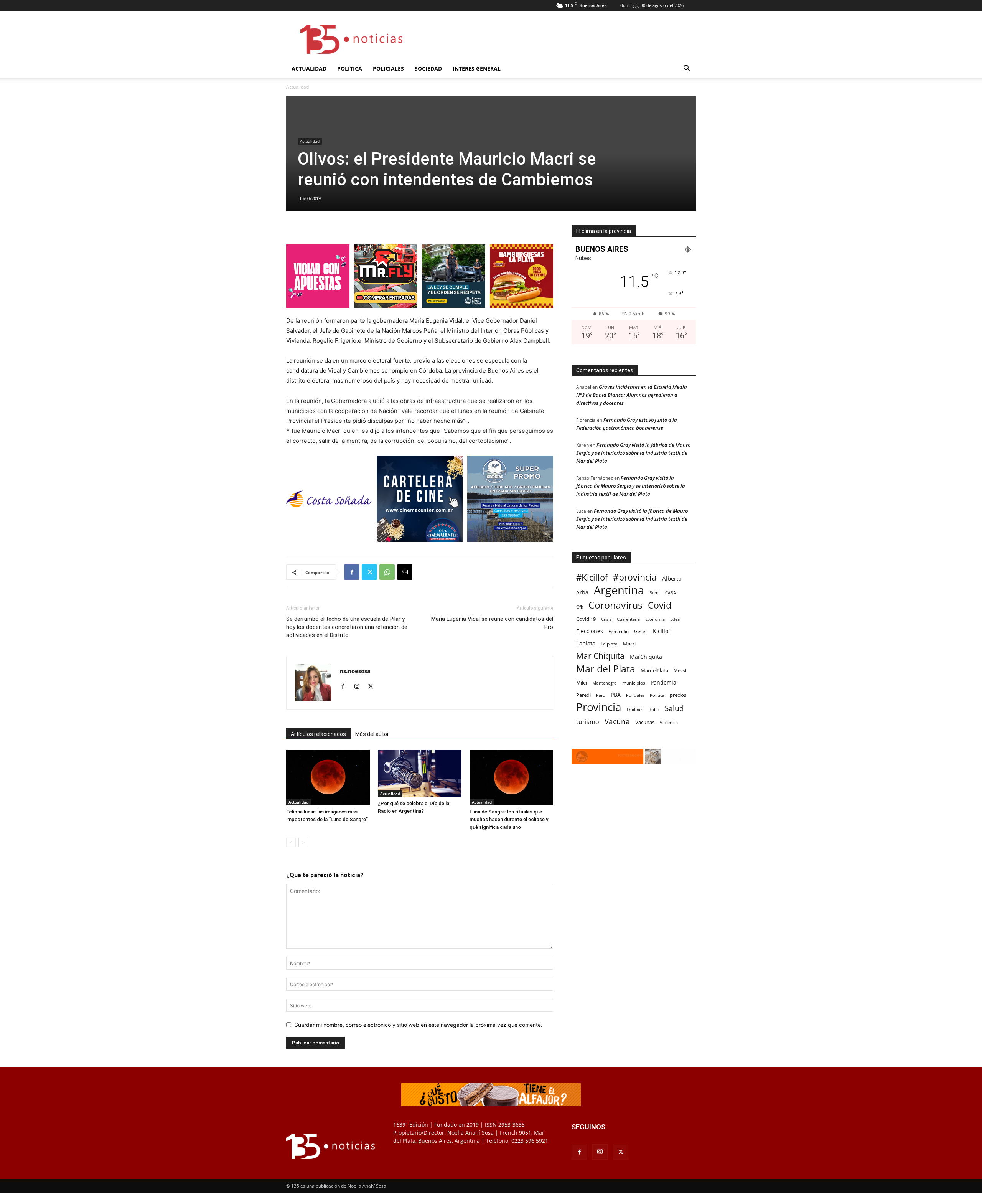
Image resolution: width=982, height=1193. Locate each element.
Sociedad (428, 68)
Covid (659, 605)
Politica (657, 695)
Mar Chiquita (600, 656)
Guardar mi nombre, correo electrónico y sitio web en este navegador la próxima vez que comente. (418, 1024)
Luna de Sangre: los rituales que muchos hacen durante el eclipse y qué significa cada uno (509, 819)
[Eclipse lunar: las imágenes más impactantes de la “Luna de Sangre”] (328, 777)
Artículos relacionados (318, 734)
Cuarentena (628, 619)
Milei (581, 682)
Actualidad (309, 68)
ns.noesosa (355, 671)
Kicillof (661, 631)
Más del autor (372, 734)
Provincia (598, 707)
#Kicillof (592, 577)
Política (349, 68)
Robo (654, 709)
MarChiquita (646, 656)
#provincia (635, 577)
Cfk (579, 607)
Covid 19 (586, 618)
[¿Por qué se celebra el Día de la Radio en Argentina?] (419, 773)
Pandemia (663, 682)
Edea (675, 619)
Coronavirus (615, 605)
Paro (600, 695)
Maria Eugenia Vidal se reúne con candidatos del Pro (492, 622)
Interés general (477, 68)
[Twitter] (369, 572)
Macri (629, 643)
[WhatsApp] (387, 572)
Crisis (606, 619)
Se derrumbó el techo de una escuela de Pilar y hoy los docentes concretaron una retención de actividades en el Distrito (346, 627)
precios (678, 694)
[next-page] (303, 842)
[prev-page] (291, 842)
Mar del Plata (605, 669)
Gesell (641, 631)
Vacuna (617, 721)
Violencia (669, 722)
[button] (686, 69)
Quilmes (635, 709)
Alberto (672, 578)
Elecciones (589, 631)
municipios (633, 683)
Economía (655, 619)
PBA (616, 694)
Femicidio (618, 631)
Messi (680, 670)
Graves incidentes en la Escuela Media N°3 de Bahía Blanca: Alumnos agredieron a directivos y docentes (631, 394)
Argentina (619, 590)
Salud (674, 709)
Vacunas (644, 722)
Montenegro (604, 683)
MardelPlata (654, 670)
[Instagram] (359, 686)
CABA (670, 593)
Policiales (388, 68)
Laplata (585, 643)
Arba (582, 592)
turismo (587, 722)
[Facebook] (351, 572)
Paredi (583, 694)
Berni (654, 593)
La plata (609, 643)
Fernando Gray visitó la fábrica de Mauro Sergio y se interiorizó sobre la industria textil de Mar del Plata (633, 452)
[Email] (404, 572)
